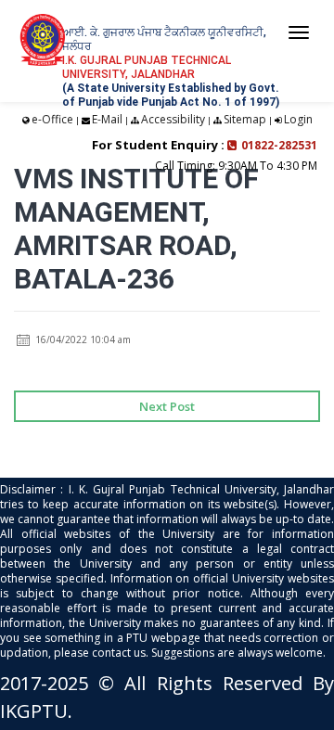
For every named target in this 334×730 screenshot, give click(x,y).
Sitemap (245, 119)
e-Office (52, 119)
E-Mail (107, 119)
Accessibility (173, 119)
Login (298, 119)
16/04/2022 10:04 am (81, 339)
